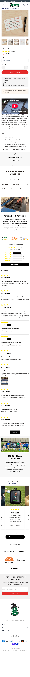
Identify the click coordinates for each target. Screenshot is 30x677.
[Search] (24, 5)
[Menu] (1, 4)
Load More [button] (15, 432)
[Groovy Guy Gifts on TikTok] (19, 636)
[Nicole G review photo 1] (4, 381)
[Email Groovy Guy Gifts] (11, 636)
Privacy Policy (14, 650)
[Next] (27, 23)
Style (3, 57)
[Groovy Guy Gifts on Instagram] (16, 636)
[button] (5, 51)
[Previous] (2, 23)
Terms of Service (23, 650)
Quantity (4, 64)
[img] (4, 275)
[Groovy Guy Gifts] (15, 4)
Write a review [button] (15, 264)
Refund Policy (6, 650)
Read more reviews (15, 537)
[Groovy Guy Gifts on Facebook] (13, 636)
